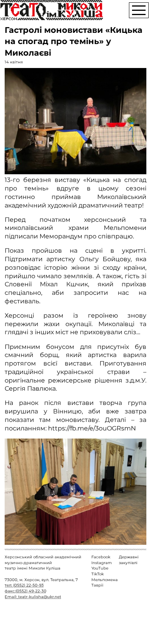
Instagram (101, 562)
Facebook (100, 556)
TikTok (97, 573)
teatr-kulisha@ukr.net (39, 596)
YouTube (99, 568)
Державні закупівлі (129, 559)
